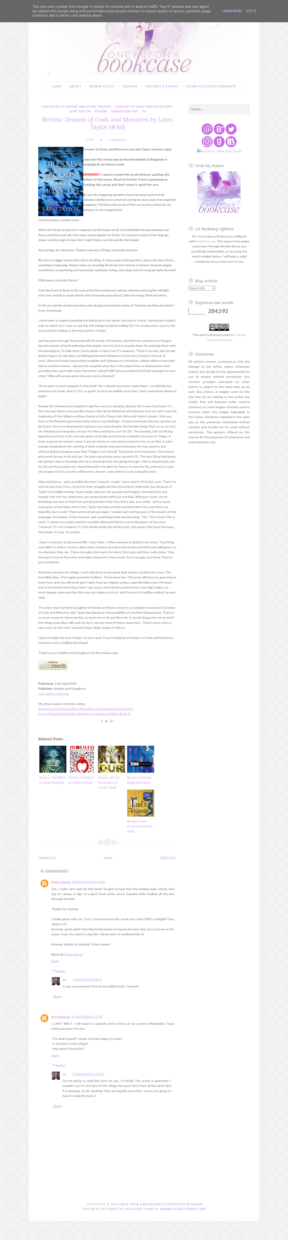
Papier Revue (61, 882)
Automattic (112, 1209)
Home (57, 86)
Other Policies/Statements (211, 86)
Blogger (194, 1204)
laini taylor (79, 111)
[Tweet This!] (106, 721)
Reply (55, 961)
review (101, 111)
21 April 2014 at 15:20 (88, 1074)
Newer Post (47, 857)
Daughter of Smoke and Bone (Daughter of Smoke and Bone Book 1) (85, 709)
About (75, 86)
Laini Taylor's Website (53, 694)
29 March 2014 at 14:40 (88, 882)
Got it (251, 11)
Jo (64, 979)
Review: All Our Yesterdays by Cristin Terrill (109, 782)
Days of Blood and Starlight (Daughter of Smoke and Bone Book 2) (84, 714)
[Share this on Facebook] (102, 721)
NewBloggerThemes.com (182, 1209)
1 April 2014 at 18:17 (87, 979)
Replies (60, 971)
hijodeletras (60, 1016)
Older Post (168, 857)
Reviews (130, 86)
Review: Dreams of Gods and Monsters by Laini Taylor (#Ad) (107, 123)
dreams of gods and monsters (144, 106)
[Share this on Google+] (112, 721)
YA (144, 111)
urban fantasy (124, 111)
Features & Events (161, 86)
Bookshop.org (205, 241)
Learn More (232, 11)
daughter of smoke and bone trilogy (76, 106)
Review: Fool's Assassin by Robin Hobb (140, 826)
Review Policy (102, 86)
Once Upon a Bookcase (140, 1204)
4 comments (117, 139)
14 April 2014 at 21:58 (86, 1016)
